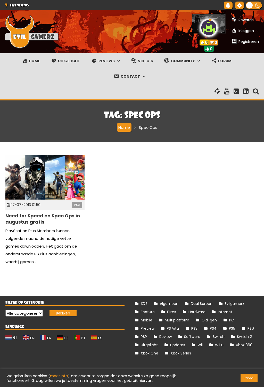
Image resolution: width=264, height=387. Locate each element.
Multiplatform (177, 320)
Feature (148, 311)
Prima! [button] (249, 378)
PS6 (251, 328)
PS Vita (173, 328)
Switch (219, 336)
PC (231, 320)
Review (165, 336)
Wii (200, 344)
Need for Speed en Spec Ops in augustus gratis (42, 218)
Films (171, 311)
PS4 (213, 328)
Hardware (196, 311)
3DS (144, 303)
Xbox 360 (244, 344)
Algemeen (169, 303)
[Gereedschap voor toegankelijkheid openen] (239, 5)
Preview (147, 328)
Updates (177, 344)
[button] (254, 5)
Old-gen (209, 320)
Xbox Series (181, 353)
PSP (144, 336)
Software (192, 336)
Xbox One (149, 353)
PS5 (232, 328)
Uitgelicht (149, 344)
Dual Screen (201, 303)
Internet (225, 311)
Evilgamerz (234, 303)
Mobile (146, 320)
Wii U (219, 344)
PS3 (77, 204)
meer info (59, 375)
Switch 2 (244, 336)
